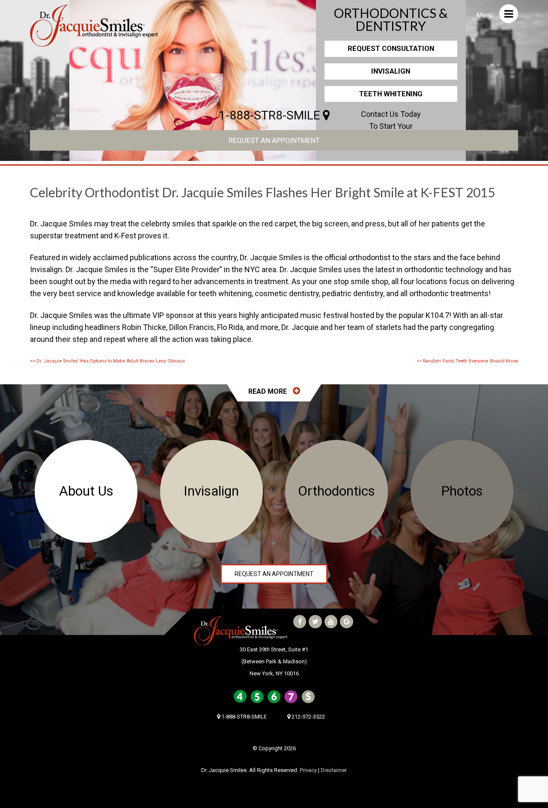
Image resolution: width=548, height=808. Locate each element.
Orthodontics (336, 491)
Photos (462, 491)
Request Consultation (391, 48)
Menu (486, 15)
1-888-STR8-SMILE (271, 115)
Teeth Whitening (391, 93)
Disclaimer (334, 770)
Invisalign (390, 71)
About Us (86, 491)
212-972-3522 (307, 716)
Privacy (308, 770)
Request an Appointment (274, 140)
